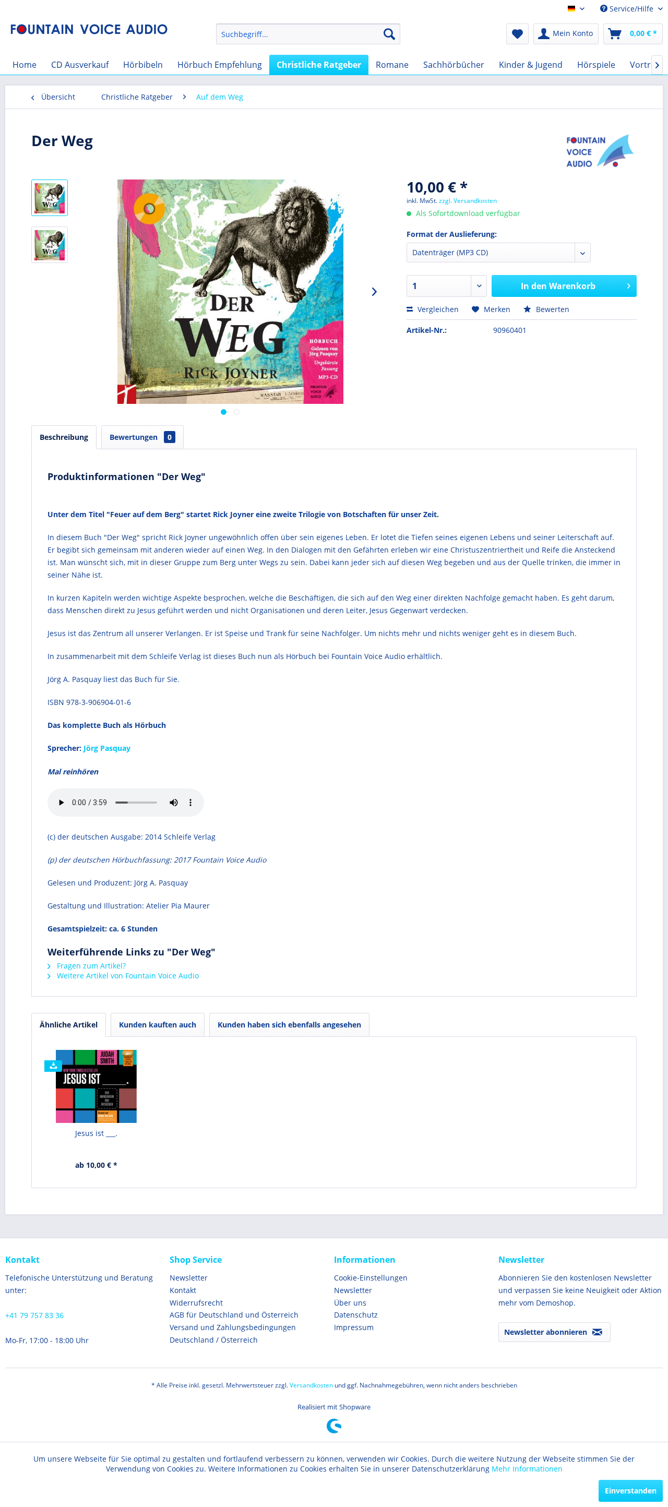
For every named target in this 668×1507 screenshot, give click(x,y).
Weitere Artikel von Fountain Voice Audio (127, 975)
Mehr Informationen (527, 1469)
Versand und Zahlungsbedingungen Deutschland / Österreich (233, 1333)
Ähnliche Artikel (69, 1025)
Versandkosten (311, 1385)
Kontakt (183, 1290)
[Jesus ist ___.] (96, 1086)
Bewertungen (141, 437)
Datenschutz (356, 1315)
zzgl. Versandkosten (468, 200)
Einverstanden (631, 1491)
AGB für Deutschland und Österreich (234, 1315)
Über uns (350, 1303)
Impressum (354, 1327)
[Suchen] (389, 33)
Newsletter (189, 1278)
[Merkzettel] (517, 33)
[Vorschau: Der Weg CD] (49, 198)
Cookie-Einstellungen (371, 1278)
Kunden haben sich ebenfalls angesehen (289, 1025)
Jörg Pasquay (107, 748)
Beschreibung (64, 437)
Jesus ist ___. (96, 1133)
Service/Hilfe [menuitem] (631, 9)
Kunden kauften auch (157, 1025)
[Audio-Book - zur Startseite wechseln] (89, 36)
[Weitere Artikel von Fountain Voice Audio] (601, 151)
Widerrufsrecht (196, 1303)
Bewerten (551, 309)
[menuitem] (308, 33)
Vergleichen (437, 309)
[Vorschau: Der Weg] (49, 244)
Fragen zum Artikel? (90, 966)
